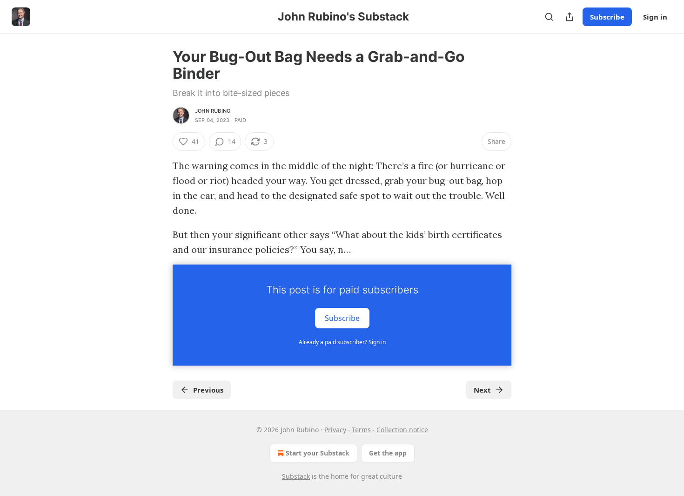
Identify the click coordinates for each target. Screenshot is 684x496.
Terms (361, 429)
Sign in (655, 16)
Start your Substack (317, 452)
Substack (296, 476)
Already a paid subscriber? (342, 342)
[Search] (549, 16)
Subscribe (607, 16)
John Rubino (212, 111)
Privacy (335, 429)
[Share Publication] (569, 16)
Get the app (388, 452)
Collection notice (402, 429)
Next (482, 389)
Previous (208, 389)
